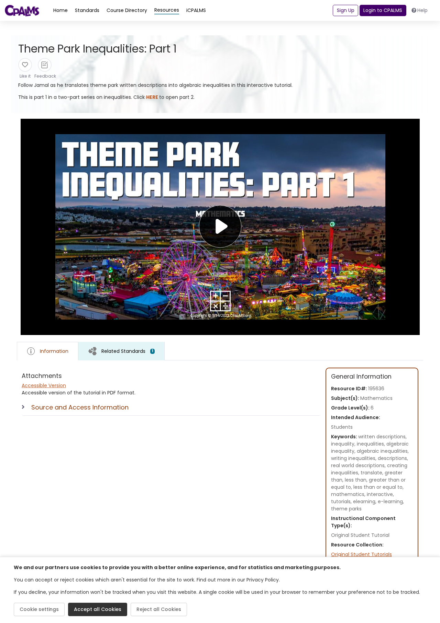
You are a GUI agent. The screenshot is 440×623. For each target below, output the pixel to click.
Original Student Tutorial (360, 535)
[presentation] (121, 351)
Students (342, 427)
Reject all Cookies (158, 609)
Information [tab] (54, 351)
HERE (152, 97)
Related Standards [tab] (127, 351)
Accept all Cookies (97, 609)
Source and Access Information (80, 407)
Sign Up (345, 10)
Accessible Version (44, 385)
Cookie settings (39, 609)
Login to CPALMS (382, 10)
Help (422, 10)
